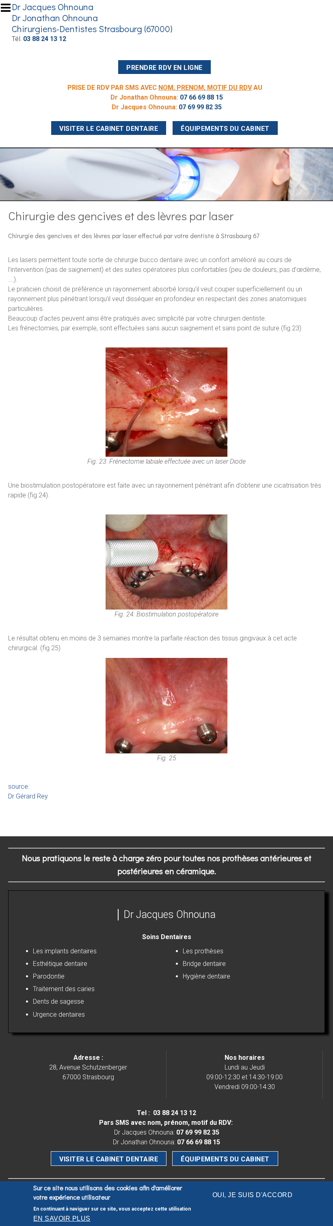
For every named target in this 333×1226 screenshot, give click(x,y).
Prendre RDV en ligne (164, 68)
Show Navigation (9, 10)
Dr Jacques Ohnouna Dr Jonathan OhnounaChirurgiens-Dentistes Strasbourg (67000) (92, 18)
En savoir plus (62, 1218)
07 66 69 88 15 (201, 97)
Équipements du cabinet (225, 128)
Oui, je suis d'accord (252, 1194)
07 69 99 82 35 (200, 107)
